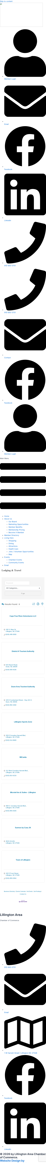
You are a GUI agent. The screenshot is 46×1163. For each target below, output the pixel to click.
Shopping (12, 541)
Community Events (16, 562)
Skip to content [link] (6, 1)
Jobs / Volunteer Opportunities (21, 551)
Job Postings (37, 891)
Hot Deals (30, 891)
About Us (8, 519)
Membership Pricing (17, 530)
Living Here (8, 538)
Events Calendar (21, 891)
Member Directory (11, 535)
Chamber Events (15, 560)
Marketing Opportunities (18, 524)
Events (7, 557)
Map (10, 554)
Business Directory (9, 891)
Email (6, 565)
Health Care (13, 549)
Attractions (13, 546)
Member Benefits (15, 527)
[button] (23, 485)
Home (6, 516)
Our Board (13, 521)
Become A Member (16, 532)
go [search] (24, 593)
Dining (11, 543)
